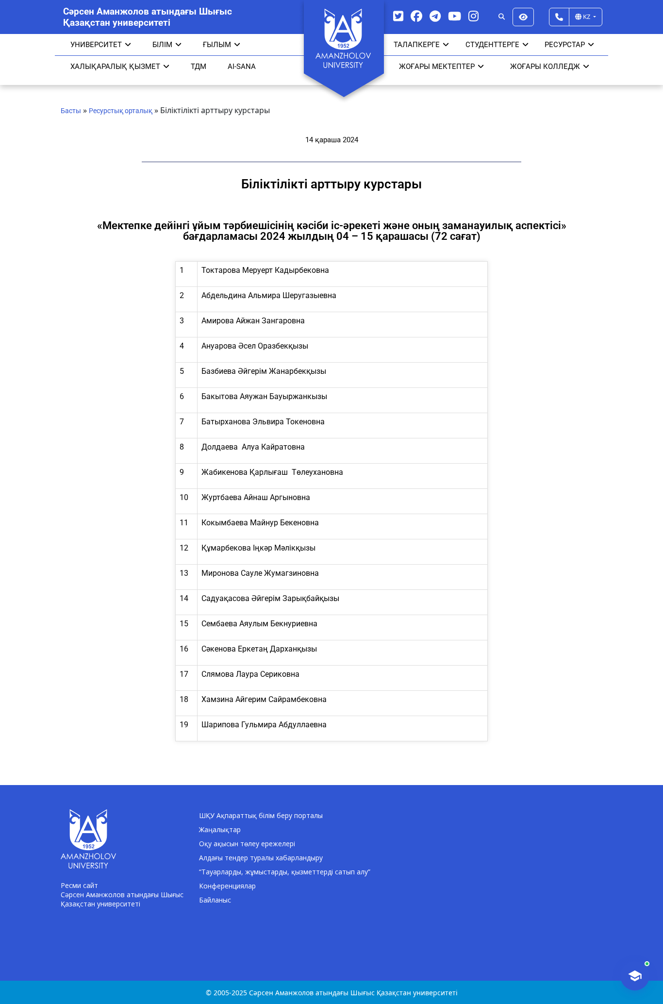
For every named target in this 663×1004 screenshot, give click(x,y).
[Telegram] (435, 16)
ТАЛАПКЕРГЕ (417, 44)
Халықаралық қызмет (115, 66)
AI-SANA (242, 66)
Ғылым (217, 44)
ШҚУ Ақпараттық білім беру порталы (261, 815)
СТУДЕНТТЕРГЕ (492, 44)
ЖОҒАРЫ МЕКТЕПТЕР (437, 66)
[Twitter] (398, 16)
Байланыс (215, 899)
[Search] (502, 17)
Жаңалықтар (220, 829)
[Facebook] (416, 16)
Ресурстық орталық (120, 111)
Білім (162, 44)
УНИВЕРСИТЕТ (96, 44)
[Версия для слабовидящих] (523, 17)
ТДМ (198, 66)
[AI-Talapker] (634, 975)
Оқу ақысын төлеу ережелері (247, 843)
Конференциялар (227, 885)
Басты (71, 111)
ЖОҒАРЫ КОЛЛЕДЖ (545, 66)
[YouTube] (454, 16)
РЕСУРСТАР (565, 44)
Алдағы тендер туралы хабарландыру (261, 857)
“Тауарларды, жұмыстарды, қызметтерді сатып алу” (284, 871)
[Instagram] (473, 16)
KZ (586, 16)
